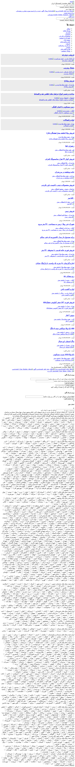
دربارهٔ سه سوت (32, 11)
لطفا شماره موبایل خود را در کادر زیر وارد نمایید (58, 396)
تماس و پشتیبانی (21, 11)
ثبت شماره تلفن (69, 398)
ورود (57, 11)
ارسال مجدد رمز (60, 385)
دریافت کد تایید (69, 383)
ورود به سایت (69, 385)
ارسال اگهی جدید (43, 11)
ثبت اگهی (71, 16)
